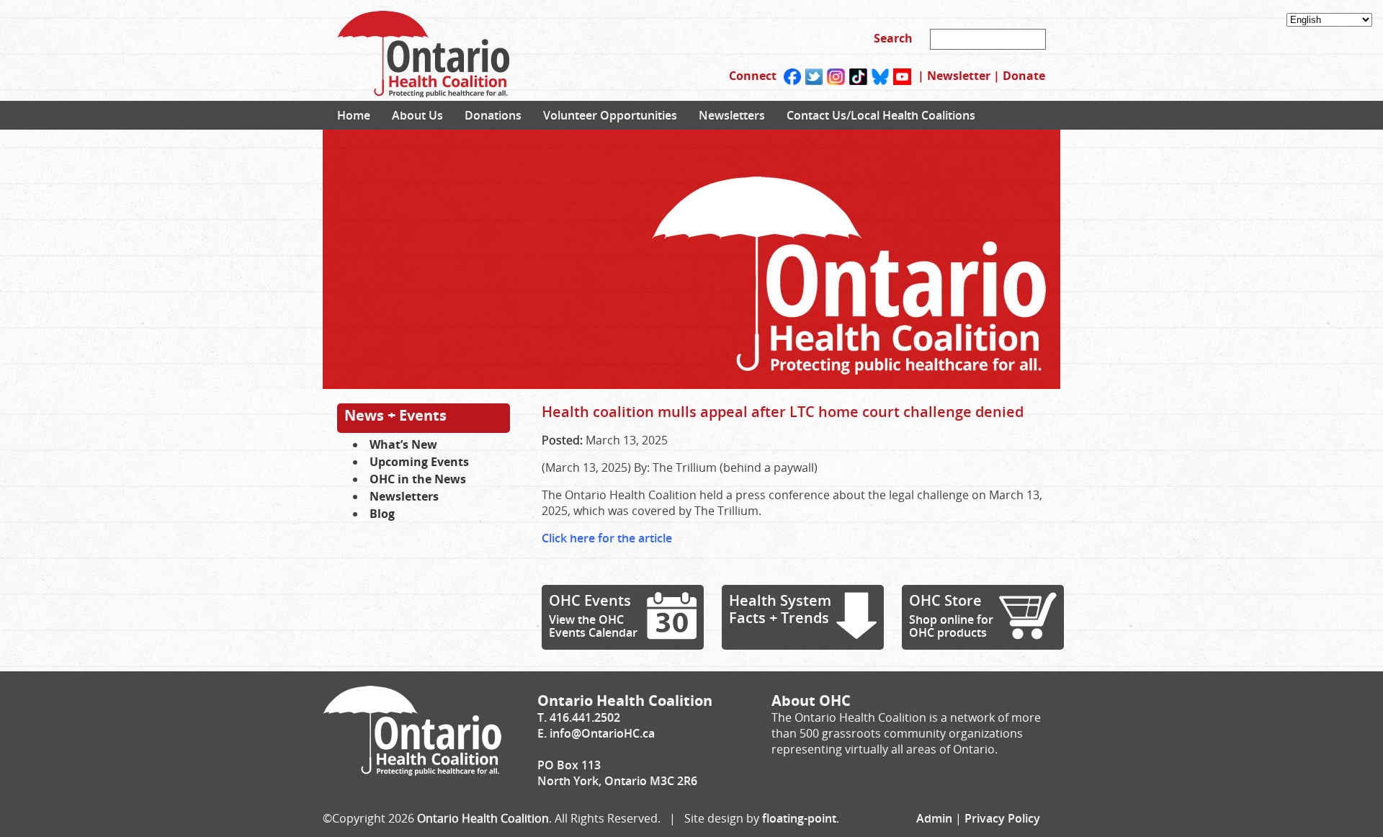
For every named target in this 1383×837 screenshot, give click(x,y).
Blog (382, 514)
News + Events (395, 415)
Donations (493, 115)
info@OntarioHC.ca (602, 733)
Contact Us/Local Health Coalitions (881, 115)
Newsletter (958, 75)
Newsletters (732, 115)
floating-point (799, 818)
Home (353, 115)
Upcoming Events (419, 462)
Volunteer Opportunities (610, 115)
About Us (417, 115)
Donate (1024, 75)
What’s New (403, 444)
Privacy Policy (1002, 818)
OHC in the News (418, 479)
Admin (934, 818)
